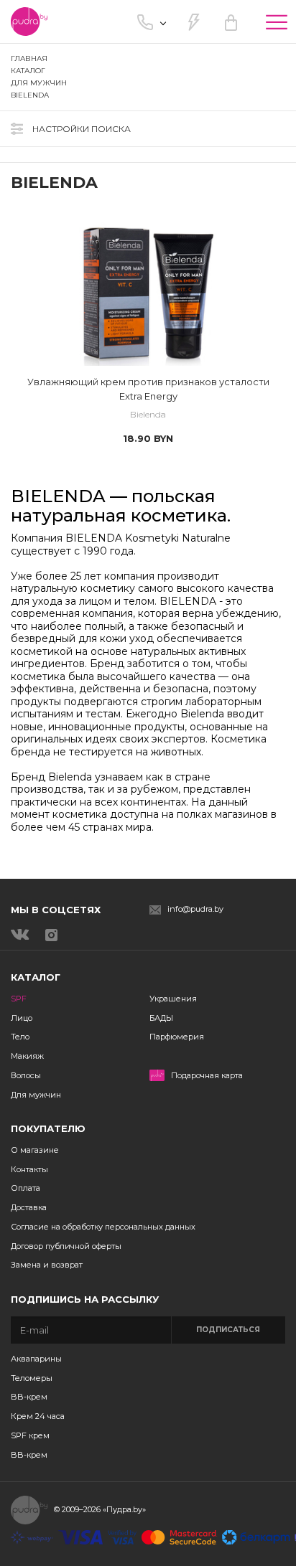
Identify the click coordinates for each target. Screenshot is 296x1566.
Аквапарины (36, 1359)
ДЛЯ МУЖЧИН (39, 83)
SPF (19, 999)
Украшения (173, 999)
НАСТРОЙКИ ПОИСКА (81, 128)
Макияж (27, 1056)
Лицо (21, 1018)
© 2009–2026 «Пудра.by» (100, 1509)
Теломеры (31, 1378)
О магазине (35, 1150)
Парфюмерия (176, 1037)
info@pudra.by (195, 909)
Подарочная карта (207, 1075)
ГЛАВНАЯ (29, 58)
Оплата (25, 1188)
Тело (20, 1037)
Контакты (29, 1169)
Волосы (26, 1075)
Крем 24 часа (38, 1416)
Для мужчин (36, 1095)
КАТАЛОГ (28, 70)
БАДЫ (161, 1018)
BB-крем (29, 1397)
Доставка (29, 1207)
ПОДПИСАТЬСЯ (228, 1329)
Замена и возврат (47, 1265)
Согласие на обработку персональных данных (103, 1227)
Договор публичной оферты (66, 1246)
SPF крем (30, 1435)
